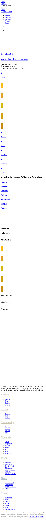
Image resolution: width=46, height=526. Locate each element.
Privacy (7, 503)
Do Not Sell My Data (36, 517)
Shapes (4, 204)
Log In (3, 2)
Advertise (8, 498)
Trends (7, 21)
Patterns (3, 137)
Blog (6, 433)
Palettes (4, 186)
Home (7, 447)
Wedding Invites (10, 474)
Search (3, 8)
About (4, 493)
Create (3, 10)
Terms (7, 505)
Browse (7, 15)
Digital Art (8, 444)
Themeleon (9, 485)
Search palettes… (7, 6)
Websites (8, 472)
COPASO (8, 488)
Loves (2, 172)
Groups (7, 429)
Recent (4, 182)
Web (6, 451)
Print (6, 449)
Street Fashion (10, 470)
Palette (3, 77)
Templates (4, 155)
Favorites (4, 163)
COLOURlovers (6, 12)
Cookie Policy (10, 509)
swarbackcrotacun (14, 59)
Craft (7, 442)
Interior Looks (10, 466)
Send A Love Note (7, 54)
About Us (8, 499)
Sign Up (4, 4)
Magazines (8, 468)
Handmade (9, 464)
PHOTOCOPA (10, 487)
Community (9, 17)
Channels (8, 19)
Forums (7, 427)
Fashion (7, 445)
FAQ (7, 507)
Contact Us (9, 501)
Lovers (7, 431)
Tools (7, 23)
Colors (3, 146)
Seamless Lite (9, 483)
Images (4, 208)
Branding (8, 462)
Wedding (8, 453)
